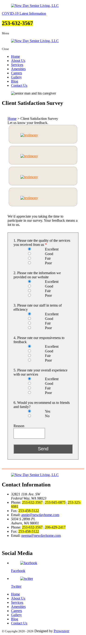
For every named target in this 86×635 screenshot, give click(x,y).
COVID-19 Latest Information (24, 13)
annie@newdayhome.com (40, 515)
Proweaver (61, 631)
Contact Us (19, 85)
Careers (16, 73)
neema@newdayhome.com (41, 535)
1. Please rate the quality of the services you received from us (42, 242)
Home (15, 56)
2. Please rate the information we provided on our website (37, 275)
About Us (18, 61)
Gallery (16, 77)
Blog (14, 81)
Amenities (18, 69)
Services (17, 65)
